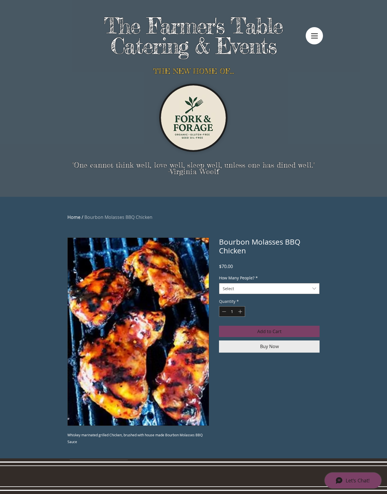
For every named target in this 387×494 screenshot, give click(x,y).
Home (73, 217)
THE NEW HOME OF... (193, 71)
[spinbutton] (232, 311)
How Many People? (238, 278)
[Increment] (240, 311)
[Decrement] (223, 311)
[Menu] (314, 35)
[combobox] (269, 288)
